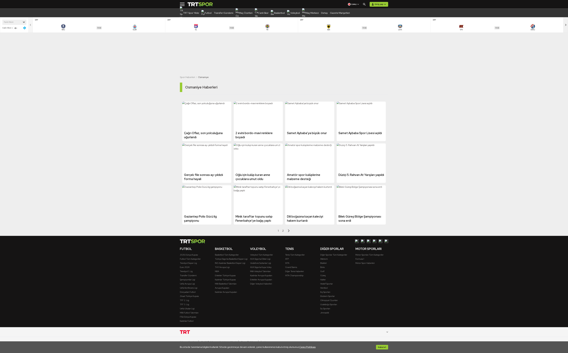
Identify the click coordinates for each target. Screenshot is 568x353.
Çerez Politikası (307, 347)
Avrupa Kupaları (222, 288)
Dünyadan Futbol (188, 292)
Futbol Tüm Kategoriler (190, 259)
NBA (217, 271)
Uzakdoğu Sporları (328, 304)
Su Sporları (325, 308)
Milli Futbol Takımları (189, 312)
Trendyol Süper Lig (188, 263)
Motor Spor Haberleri (365, 263)
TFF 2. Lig (184, 300)
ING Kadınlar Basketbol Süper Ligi (230, 263)
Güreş (323, 275)
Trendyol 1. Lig (186, 271)
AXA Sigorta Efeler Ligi (260, 259)
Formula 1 (359, 259)
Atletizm (324, 259)
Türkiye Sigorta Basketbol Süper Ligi (231, 259)
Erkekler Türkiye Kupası (225, 275)
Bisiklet (323, 263)
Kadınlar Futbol (186, 321)
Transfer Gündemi (188, 275)
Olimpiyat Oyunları (329, 300)
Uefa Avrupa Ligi (187, 283)
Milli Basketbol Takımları (226, 283)
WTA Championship (294, 275)
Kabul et (382, 347)
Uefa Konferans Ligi (188, 288)
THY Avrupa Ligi (222, 267)
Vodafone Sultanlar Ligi (260, 263)
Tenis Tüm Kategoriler (295, 254)
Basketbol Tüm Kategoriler (227, 254)
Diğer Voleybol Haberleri (261, 283)
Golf (322, 271)
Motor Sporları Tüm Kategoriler (369, 254)
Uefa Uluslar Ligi (187, 308)
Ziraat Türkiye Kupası (189, 296)
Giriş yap (379, 4)
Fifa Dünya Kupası (188, 316)
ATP (287, 259)
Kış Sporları (325, 292)
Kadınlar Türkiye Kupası (225, 279)
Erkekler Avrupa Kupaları (261, 279)
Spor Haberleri (187, 77)
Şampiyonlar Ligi (187, 279)
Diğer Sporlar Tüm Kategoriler (333, 254)
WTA (287, 263)
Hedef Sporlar (326, 283)
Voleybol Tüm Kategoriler (261, 254)
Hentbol (324, 288)
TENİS (289, 249)
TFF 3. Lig (184, 304)
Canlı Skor (6, 28)
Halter (323, 279)
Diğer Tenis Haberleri (294, 271)
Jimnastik (324, 312)
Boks (322, 267)
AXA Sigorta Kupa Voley (261, 267)
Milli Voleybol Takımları (260, 271)
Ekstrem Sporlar (327, 296)
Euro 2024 (184, 267)
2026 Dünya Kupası (189, 254)
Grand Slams (291, 267)
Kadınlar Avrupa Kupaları (226, 292)
